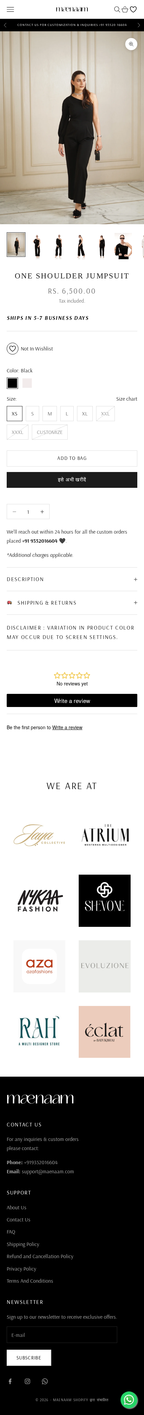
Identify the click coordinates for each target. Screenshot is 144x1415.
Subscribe (29, 1357)
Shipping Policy (23, 1244)
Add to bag (72, 458)
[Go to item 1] (16, 244)
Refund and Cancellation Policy (40, 1256)
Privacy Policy (21, 1268)
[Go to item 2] (37, 246)
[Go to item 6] (123, 246)
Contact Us (18, 1219)
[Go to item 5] (101, 246)
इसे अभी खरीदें (72, 479)
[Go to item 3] (59, 246)
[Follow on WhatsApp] (45, 1381)
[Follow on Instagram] (27, 1381)
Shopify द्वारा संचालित (91, 1399)
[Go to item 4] (80, 246)
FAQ (11, 1231)
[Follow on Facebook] (10, 1381)
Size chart (126, 398)
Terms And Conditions (30, 1280)
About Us (16, 1207)
